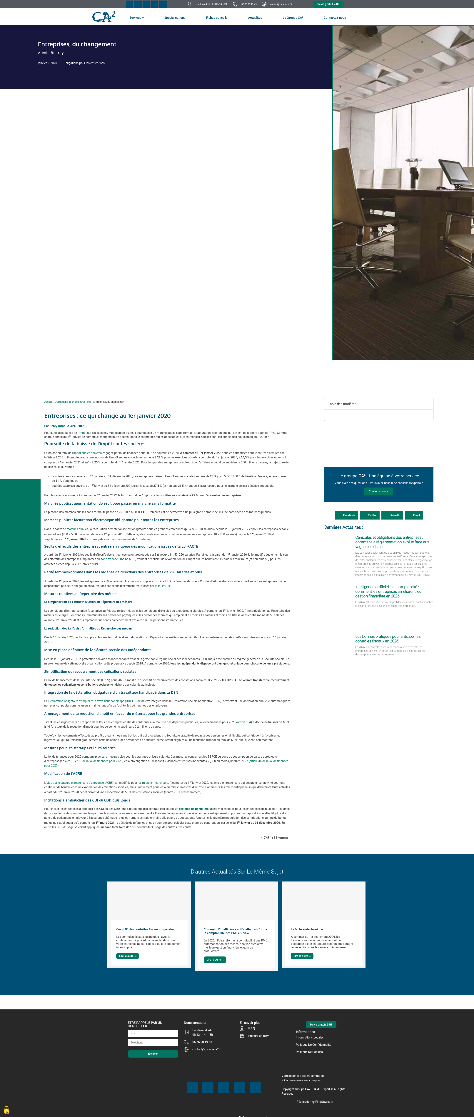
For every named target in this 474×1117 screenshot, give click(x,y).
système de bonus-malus (196, 809)
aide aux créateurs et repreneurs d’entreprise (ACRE (79, 782)
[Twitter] (138, 4)
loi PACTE (164, 586)
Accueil (48, 401)
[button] (428, 403)
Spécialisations (175, 17)
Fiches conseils (217, 17)
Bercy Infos (57, 426)
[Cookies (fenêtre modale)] (6, 1110)
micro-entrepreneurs (155, 782)
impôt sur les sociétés (87, 453)
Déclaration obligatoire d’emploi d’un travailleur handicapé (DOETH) (92, 701)
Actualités (255, 17)
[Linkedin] (163, 4)
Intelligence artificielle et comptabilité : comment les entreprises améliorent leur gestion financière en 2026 (389, 591)
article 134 (244, 722)
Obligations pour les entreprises (84, 63)
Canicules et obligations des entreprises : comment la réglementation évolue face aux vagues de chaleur (392, 542)
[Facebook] (129, 4)
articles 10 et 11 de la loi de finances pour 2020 (91, 761)
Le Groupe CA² (293, 17)
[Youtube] (146, 4)
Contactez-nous (335, 17)
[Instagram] (154, 4)
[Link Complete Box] (149, 924)
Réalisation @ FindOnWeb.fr (315, 1101)
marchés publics (77, 529)
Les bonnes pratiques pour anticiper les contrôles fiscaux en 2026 (387, 638)
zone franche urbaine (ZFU (118, 559)
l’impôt (82, 433)
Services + (136, 17)
